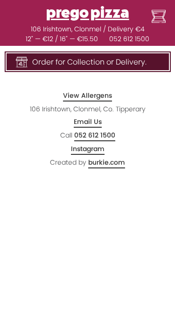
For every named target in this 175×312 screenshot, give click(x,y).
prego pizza (87, 12)
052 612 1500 (129, 39)
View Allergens (87, 95)
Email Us (88, 121)
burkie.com (106, 162)
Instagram (88, 148)
